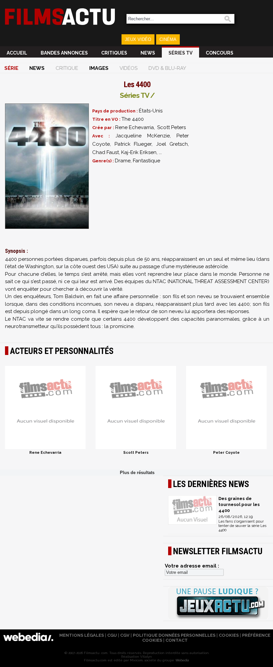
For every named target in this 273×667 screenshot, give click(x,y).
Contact (176, 640)
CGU (112, 635)
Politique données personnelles (174, 635)
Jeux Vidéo (138, 39)
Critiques (114, 53)
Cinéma (167, 39)
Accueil (17, 53)
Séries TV (180, 53)
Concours (219, 53)
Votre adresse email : (192, 566)
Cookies (229, 635)
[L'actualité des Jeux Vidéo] (218, 603)
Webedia (181, 660)
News (147, 53)
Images (99, 68)
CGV (125, 635)
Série (11, 68)
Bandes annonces (64, 53)
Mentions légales (81, 635)
